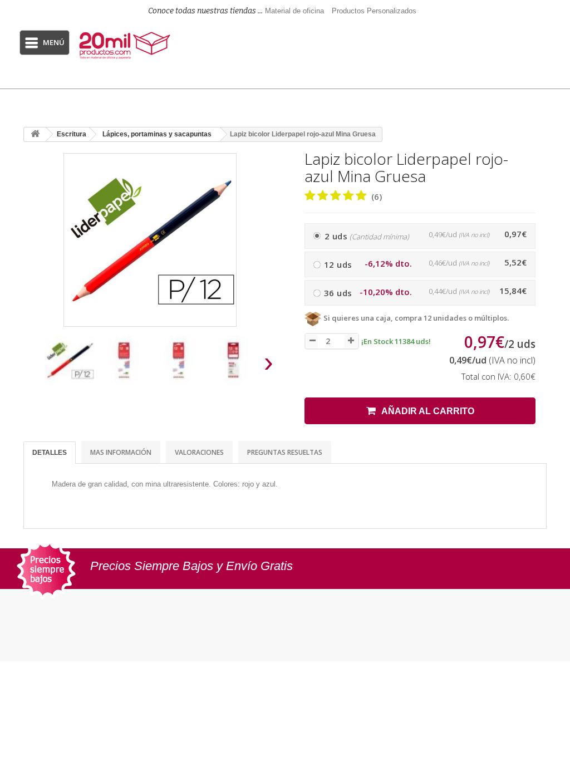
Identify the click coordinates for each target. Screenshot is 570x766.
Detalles (49, 452)
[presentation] (34, 365)
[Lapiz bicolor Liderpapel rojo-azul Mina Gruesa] (70, 360)
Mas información (120, 452)
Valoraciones (199, 452)
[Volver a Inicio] (35, 134)
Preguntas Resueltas (284, 452)
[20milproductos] (126, 45)
